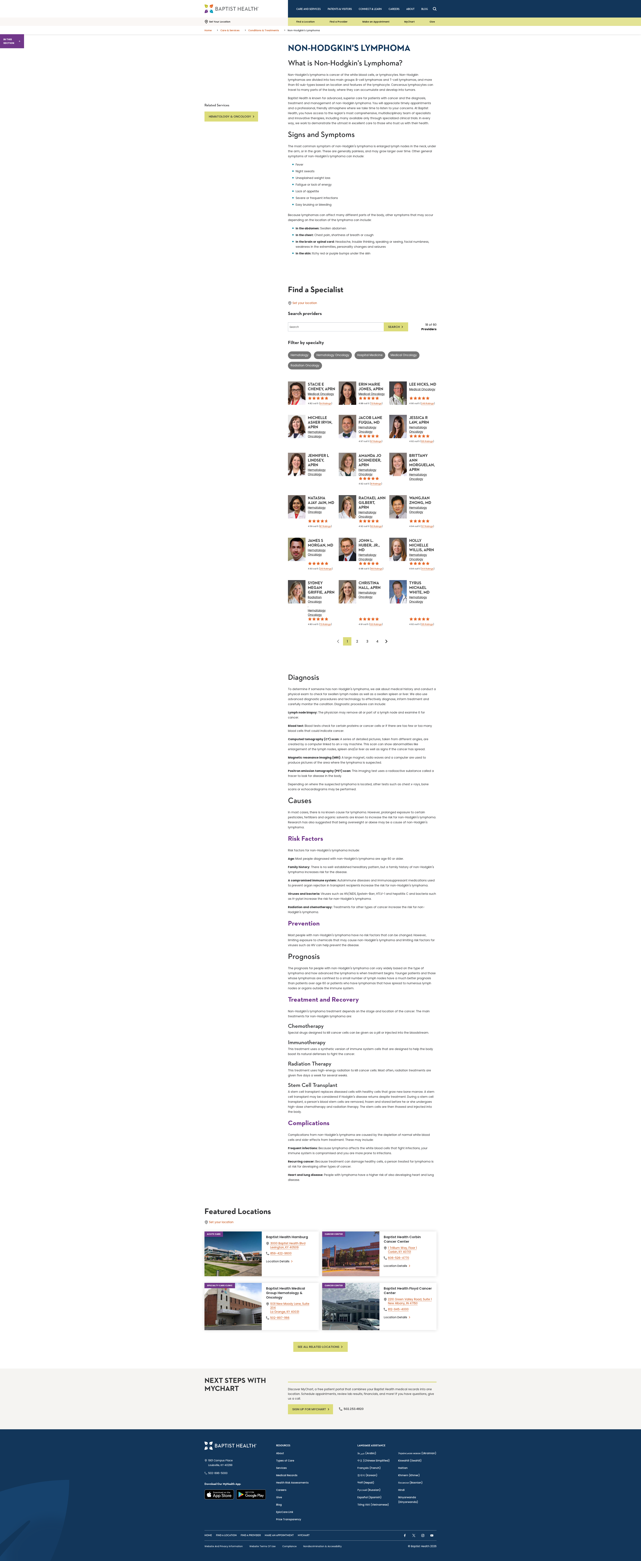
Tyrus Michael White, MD (419, 587)
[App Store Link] (219, 1494)
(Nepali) (365, 1482)
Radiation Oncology (305, 365)
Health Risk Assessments (292, 1482)
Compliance (289, 1546)
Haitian (403, 1468)
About (280, 1453)
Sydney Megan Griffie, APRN (321, 587)
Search (394, 327)
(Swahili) (410, 1460)
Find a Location (305, 21)
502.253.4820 (354, 1409)
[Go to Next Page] (386, 641)
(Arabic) (366, 1453)
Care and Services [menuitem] (308, 9)
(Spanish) (369, 1497)
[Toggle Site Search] (435, 9)
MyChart (409, 21)
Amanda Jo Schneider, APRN (370, 460)
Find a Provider (339, 21)
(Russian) (369, 1490)
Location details (277, 1261)
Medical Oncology (404, 355)
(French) (369, 1468)
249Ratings (427, 403)
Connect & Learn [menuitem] (370, 9)
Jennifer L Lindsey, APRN (318, 460)
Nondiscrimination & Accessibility (322, 1546)
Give (432, 21)
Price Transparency (288, 1519)
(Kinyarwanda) (408, 1500)
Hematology (299, 355)
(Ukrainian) (417, 1453)
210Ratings (326, 568)
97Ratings (375, 441)
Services (281, 1468)
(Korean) (367, 1475)
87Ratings (325, 526)
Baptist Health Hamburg (287, 1237)
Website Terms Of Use (262, 1546)
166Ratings (376, 568)
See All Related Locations (318, 1347)
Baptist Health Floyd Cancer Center (408, 1290)
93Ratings (376, 526)
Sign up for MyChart (309, 1409)
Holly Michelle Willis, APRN (421, 545)
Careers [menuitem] (394, 9)
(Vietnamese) (373, 1504)
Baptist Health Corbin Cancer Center (402, 1239)
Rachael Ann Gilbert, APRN (372, 502)
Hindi (401, 1490)
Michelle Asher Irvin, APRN (320, 422)
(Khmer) (409, 1475)
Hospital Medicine (370, 355)
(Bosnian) (410, 1482)
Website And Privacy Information (223, 1546)
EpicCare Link (284, 1512)
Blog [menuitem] (424, 9)
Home (208, 1535)
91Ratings (376, 483)
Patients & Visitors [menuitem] (340, 9)
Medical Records (286, 1475)
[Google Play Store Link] (251, 1494)
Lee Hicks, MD (422, 384)
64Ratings (325, 403)
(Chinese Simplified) (373, 1460)
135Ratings (427, 624)
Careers (281, 1490)
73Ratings (376, 403)
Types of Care (285, 1460)
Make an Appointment (375, 21)
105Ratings (427, 441)
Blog (279, 1504)
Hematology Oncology (332, 355)
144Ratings (427, 568)
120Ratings (376, 624)
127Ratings (427, 526)
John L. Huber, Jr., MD (369, 545)
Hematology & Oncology (230, 116)
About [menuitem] (410, 9)
